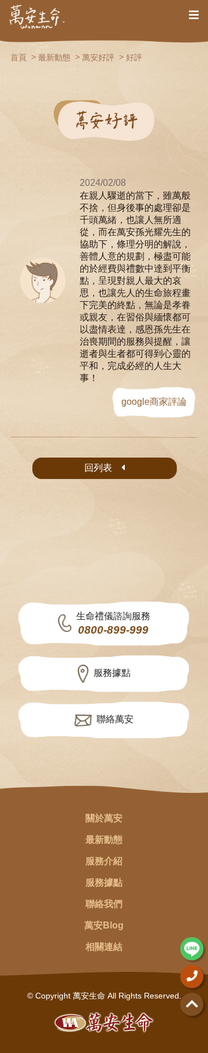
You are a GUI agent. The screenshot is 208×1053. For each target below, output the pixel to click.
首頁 (18, 57)
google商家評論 (154, 402)
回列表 (98, 468)
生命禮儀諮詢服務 (113, 623)
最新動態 (54, 57)
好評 (134, 57)
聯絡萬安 (114, 719)
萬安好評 (98, 57)
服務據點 (112, 673)
